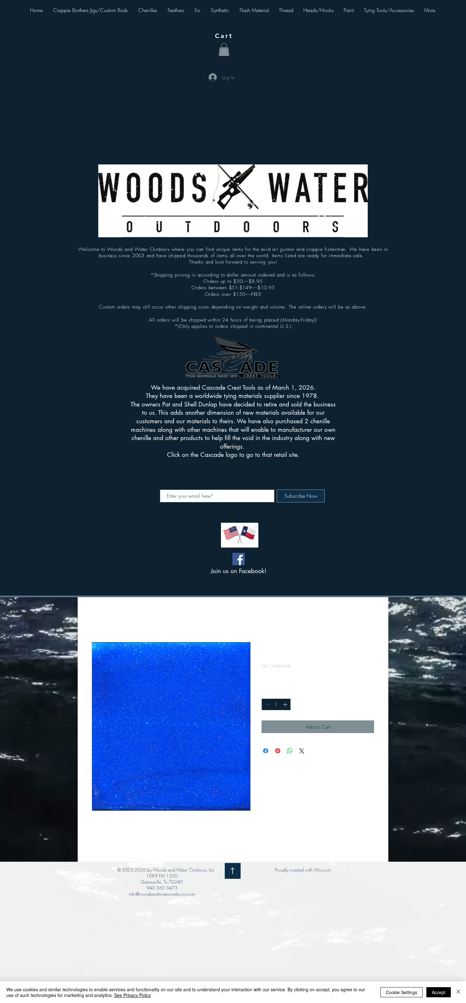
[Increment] (286, 704)
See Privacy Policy (132, 995)
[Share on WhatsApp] (290, 751)
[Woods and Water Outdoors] (238, 559)
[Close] (458, 992)
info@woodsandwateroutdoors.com (162, 894)
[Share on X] (302, 751)
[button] (224, 49)
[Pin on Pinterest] (278, 751)
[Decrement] (266, 704)
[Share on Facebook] (265, 751)
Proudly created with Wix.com (303, 870)
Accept (438, 992)
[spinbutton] (276, 704)
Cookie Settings (401, 992)
